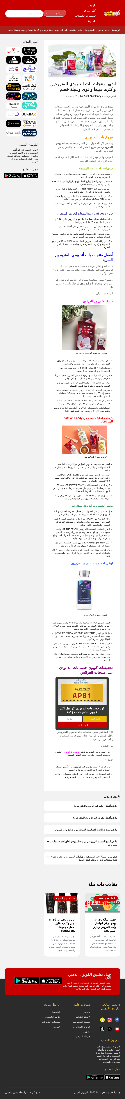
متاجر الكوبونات (52, 1017)
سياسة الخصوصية (81, 1021)
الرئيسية (91, 5)
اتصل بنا (86, 1031)
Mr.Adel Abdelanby (90, 96)
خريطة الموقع (83, 1036)
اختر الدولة (55, 13)
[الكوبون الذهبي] (112, 13)
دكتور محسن (11, 1092)
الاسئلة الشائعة (82, 1017)
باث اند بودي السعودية (97, 30)
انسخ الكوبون (94, 718)
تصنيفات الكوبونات (85, 15)
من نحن (86, 1012)
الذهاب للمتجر (82, 725)
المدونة (92, 21)
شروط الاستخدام (81, 1026)
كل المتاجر (90, 10)
